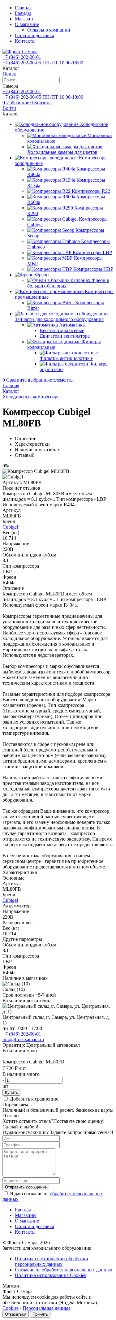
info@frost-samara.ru (23, 1039)
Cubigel (10, 527)
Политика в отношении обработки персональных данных (51, 1261)
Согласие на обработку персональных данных (63, 1269)
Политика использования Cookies (50, 1275)
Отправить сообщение (26, 1187)
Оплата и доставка (34, 35)
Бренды (23, 13)
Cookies (10, 1308)
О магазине (27, 24)
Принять (40, 1314)
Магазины (26, 1215)
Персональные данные (47, 1308)
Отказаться (15, 1314)
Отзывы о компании (48, 29)
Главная (23, 7)
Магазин (24, 18)
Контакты (25, 41)
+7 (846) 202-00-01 (21, 1034)
